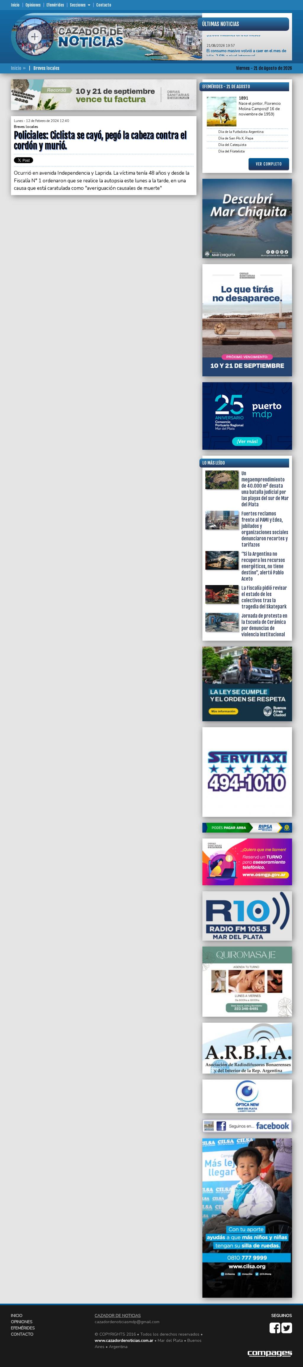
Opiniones (33, 5)
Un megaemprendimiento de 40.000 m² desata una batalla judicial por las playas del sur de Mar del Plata (265, 488)
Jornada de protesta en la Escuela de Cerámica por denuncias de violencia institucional (264, 625)
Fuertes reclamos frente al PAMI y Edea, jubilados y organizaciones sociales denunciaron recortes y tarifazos (264, 529)
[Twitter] (286, 1331)
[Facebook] (275, 1331)
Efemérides (55, 5)
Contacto (103, 5)
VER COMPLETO (269, 164)
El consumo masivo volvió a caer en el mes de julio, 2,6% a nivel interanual (246, 39)
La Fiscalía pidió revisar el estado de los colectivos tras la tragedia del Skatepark (264, 597)
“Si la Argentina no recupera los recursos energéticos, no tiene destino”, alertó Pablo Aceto (263, 566)
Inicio (15, 5)
